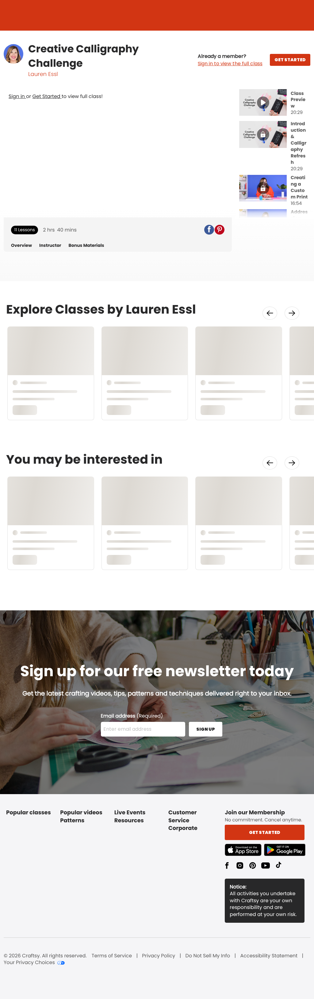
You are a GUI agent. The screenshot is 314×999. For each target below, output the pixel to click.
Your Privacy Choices (29, 962)
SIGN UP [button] (205, 729)
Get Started (47, 96)
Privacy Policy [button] (158, 955)
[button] (230, 60)
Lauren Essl (43, 74)
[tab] (274, 103)
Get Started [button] (264, 832)
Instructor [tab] (50, 245)
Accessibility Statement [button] (268, 955)
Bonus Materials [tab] (86, 245)
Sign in (17, 96)
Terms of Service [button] (112, 955)
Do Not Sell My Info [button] (208, 955)
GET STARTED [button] (290, 60)
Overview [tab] (21, 245)
